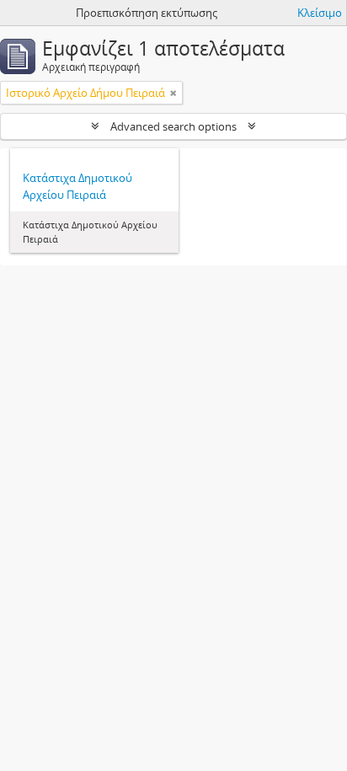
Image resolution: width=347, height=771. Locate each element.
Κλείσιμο (319, 12)
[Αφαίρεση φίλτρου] (173, 92)
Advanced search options (173, 126)
